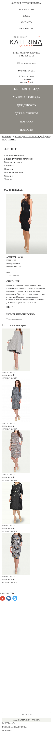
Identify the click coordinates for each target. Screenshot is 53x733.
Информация (26, 29)
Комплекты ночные (14, 155)
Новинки (26, 121)
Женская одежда (26, 88)
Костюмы (9, 165)
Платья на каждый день (36, 137)
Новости (26, 129)
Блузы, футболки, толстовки (18, 158)
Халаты (8, 179)
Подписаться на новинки (26, 720)
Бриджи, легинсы (13, 162)
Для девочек (26, 105)
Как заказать (26, 9)
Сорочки (8, 176)
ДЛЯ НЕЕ (17, 137)
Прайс (26, 16)
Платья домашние (13, 172)
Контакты (26, 22)
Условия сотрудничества (26, 3)
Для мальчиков (26, 113)
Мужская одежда (26, 97)
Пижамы (8, 169)
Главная (6, 137)
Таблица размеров (14, 319)
